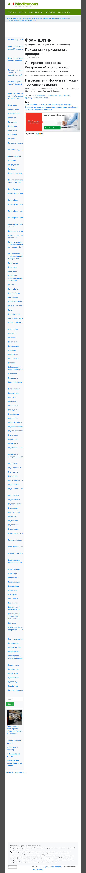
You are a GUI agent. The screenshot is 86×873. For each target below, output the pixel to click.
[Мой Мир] (42, 133)
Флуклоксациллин (15, 431)
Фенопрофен (13, 329)
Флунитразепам (14, 468)
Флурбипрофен (14, 512)
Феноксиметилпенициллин (19, 306)
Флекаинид (12, 401)
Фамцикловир (13, 109)
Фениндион (12, 267)
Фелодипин (12, 122)
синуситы (48, 109)
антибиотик (73, 107)
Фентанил (12, 350)
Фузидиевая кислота (16, 690)
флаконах (29, 107)
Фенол (10, 310)
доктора (67, 104)
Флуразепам (13, 508)
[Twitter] (38, 133)
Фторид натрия (14, 647)
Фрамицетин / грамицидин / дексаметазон (14, 616)
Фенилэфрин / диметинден (19, 204)
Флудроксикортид (15, 427)
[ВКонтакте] (36, 133)
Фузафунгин (13, 686)
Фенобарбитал (14, 293)
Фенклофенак (13, 289)
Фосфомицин (13, 586)
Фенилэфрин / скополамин (19, 211)
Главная (12, 12)
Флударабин (13, 418)
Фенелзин (12, 160)
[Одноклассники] (40, 133)
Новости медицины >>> (16, 772)
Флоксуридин (13, 410)
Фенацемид (12, 126)
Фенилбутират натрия (17, 193)
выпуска (37, 107)
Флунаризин (13, 463)
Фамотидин (12, 105)
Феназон (11, 139)
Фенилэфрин (13, 200)
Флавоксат (12, 397)
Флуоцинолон (13, 484)
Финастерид (13, 378)
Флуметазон (13, 443)
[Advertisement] (45, 29)
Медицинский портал (14, 18)
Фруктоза (12, 623)
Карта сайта (64, 12)
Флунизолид (13, 472)
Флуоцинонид (13, 495)
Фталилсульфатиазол (16, 639)
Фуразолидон (13, 677)
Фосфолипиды (14, 582)
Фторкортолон (14, 651)
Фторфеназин (13, 643)
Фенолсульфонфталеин (17, 318)
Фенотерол (12, 333)
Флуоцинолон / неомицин (18, 489)
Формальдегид (14, 569)
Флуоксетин (13, 476)
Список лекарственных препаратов (20, 20)
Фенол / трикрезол (15, 322)
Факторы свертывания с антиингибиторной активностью (18, 95)
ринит (65, 107)
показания (46, 107)
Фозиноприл (13, 599)
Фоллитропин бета (15, 553)
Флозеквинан (13, 414)
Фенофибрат (13, 297)
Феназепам (12, 134)
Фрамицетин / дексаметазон (37, 98)
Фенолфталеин (14, 314)
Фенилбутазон (14, 189)
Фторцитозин (13, 669)
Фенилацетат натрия (16, 173)
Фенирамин (12, 271)
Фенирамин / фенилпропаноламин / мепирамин (17, 278)
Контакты (50, 12)
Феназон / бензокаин (16, 143)
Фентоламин (13, 354)
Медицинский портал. (52, 867)
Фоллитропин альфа (16, 547)
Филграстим (13, 374)
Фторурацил (13, 673)
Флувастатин (13, 525)
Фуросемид (12, 682)
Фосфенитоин (13, 578)
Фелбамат (12, 118)
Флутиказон (13, 521)
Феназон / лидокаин (16, 150)
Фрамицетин (13, 603)
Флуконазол (13, 435)
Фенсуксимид (13, 346)
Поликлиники (35, 12)
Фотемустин (13, 594)
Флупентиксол (14, 500)
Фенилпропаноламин (16, 231)
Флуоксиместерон (15, 480)
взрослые (39, 109)
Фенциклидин (13, 359)
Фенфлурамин (13, 165)
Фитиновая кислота (16, 382)
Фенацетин (12, 130)
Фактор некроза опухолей (19, 40)
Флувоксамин (13, 529)
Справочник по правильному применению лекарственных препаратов (46, 18)
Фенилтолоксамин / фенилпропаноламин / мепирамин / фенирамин (18, 244)
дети (27, 104)
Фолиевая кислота (15, 533)
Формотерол (13, 573)
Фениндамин (13, 263)
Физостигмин (13, 393)
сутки (60, 104)
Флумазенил (13, 439)
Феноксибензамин (15, 301)
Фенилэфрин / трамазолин (19, 218)
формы (54, 104)
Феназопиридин (14, 156)
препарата (34, 104)
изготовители (45, 104)
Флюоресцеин (13, 406)
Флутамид (12, 516)
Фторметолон (13, 665)
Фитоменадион (14, 389)
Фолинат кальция (15, 540)
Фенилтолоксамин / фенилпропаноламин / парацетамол (17, 256)
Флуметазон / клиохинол (18, 448)
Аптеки (22, 12)
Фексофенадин (14, 113)
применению (56, 107)
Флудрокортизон (15, 422)
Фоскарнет (12, 590)
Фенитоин (12, 285)
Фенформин (13, 169)
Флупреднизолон (15, 504)
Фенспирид (12, 342)
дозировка (29, 109)
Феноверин (12, 338)
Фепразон (12, 363)
